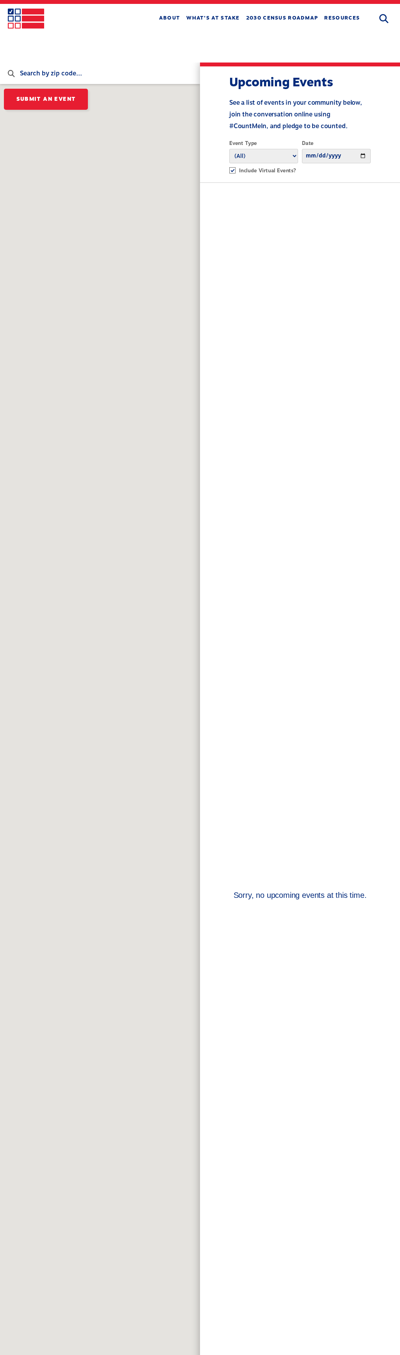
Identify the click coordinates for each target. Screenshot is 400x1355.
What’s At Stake (213, 18)
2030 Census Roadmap (282, 18)
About (169, 18)
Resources (342, 18)
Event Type (243, 143)
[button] (383, 19)
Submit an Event (46, 99)
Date (308, 143)
